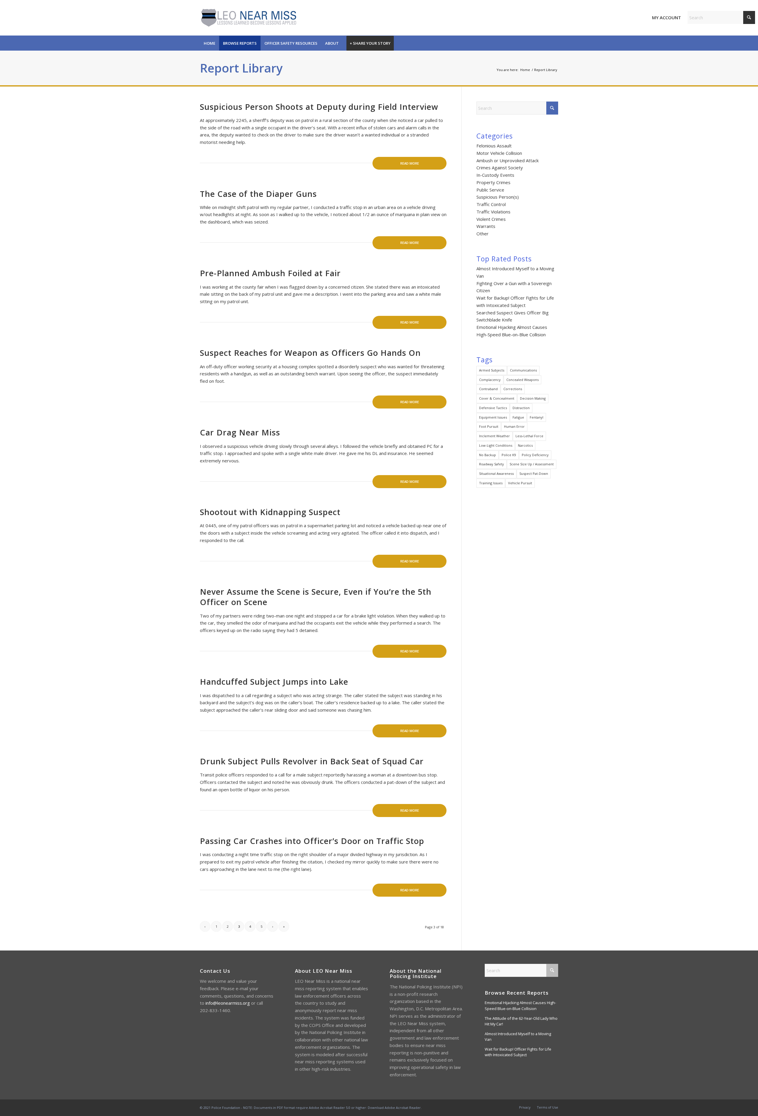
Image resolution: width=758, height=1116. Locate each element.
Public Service (490, 190)
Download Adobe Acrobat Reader (394, 1107)
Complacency (490, 379)
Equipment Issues (493, 417)
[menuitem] (209, 43)
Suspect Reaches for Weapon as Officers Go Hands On (310, 352)
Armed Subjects (491, 370)
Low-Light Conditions (495, 445)
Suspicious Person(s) (497, 197)
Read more (409, 163)
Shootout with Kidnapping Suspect (270, 511)
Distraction (521, 408)
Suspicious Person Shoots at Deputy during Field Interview (319, 106)
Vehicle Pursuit (520, 483)
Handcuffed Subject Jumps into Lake (274, 681)
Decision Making (533, 398)
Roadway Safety (491, 464)
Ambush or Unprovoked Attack (507, 160)
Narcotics (525, 445)
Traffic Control (491, 204)
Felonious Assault (494, 146)
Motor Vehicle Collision (499, 153)
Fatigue (518, 417)
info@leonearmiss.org (227, 1003)
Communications (523, 370)
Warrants (485, 226)
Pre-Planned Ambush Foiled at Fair (270, 273)
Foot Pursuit (488, 426)
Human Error (514, 426)
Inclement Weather (494, 436)
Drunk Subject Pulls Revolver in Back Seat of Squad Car (312, 761)
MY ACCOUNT (666, 17)
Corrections (512, 389)
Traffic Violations (493, 212)
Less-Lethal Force (529, 436)
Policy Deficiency (535, 455)
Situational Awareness (496, 473)
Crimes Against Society (499, 168)
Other (482, 234)
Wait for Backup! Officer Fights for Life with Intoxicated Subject (518, 1051)
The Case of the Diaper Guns (258, 193)
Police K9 (509, 455)
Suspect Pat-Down (533, 473)
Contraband (488, 389)
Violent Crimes (491, 219)
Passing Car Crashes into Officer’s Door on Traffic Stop (312, 840)
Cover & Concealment (496, 398)
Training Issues (490, 483)
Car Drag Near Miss (240, 432)
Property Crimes (493, 182)
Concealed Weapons (522, 379)
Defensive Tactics (493, 408)
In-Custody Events (495, 175)
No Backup (487, 455)
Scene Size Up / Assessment (532, 464)
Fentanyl (536, 417)
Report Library (241, 68)
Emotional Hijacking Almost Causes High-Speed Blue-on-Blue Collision (520, 1005)
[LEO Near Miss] (248, 18)
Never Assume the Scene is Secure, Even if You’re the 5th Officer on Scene (315, 596)
